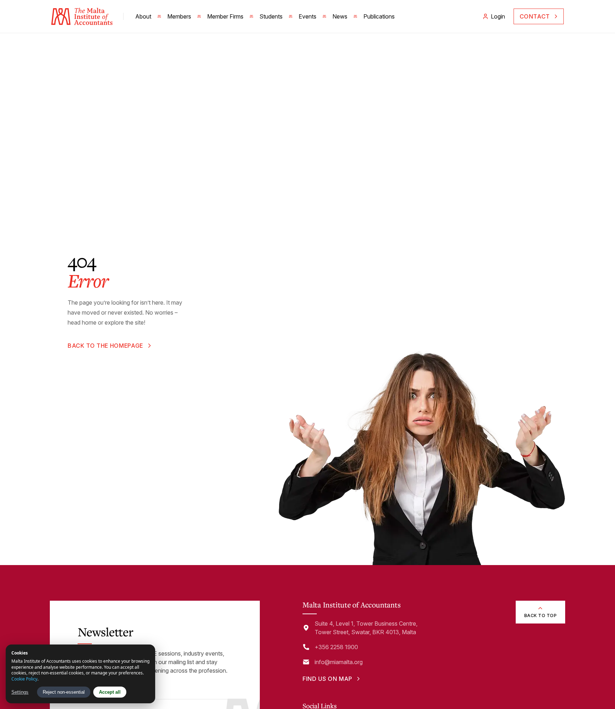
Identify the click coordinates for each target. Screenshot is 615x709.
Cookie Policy (24, 679)
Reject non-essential (64, 692)
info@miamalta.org (339, 662)
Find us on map (327, 679)
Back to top (540, 615)
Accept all (110, 692)
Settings (19, 692)
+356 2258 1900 (336, 647)
